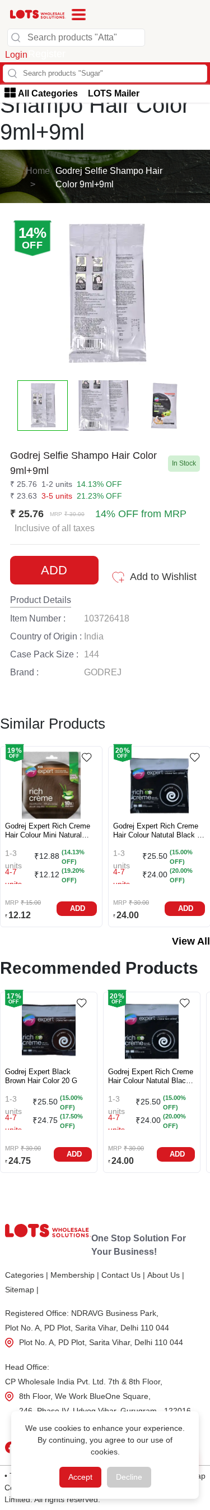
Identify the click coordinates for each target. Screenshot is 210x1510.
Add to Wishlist (163, 576)
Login (16, 54)
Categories (26, 1274)
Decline (129, 1476)
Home (38, 171)
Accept (80, 1476)
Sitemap (22, 1289)
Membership (74, 1274)
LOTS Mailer (113, 93)
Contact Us (123, 1274)
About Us (165, 1274)
